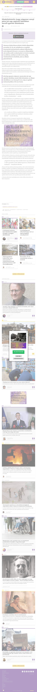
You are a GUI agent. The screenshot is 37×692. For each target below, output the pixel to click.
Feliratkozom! (18, 351)
